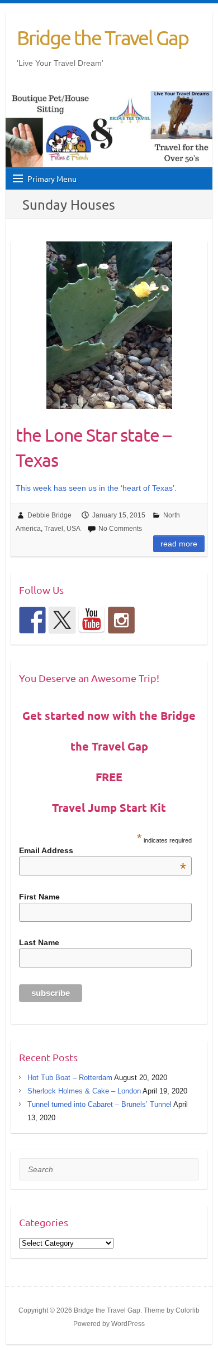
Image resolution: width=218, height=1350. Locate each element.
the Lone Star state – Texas (93, 447)
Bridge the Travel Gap (102, 37)
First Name (39, 896)
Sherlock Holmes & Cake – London (84, 1091)
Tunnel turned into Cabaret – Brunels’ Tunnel (99, 1104)
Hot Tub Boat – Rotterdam (69, 1077)
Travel (53, 529)
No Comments (120, 529)
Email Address (102, 850)
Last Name (39, 942)
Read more (178, 543)
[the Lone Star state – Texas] (109, 325)
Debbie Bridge (49, 515)
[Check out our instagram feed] (121, 620)
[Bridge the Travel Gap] (32, 620)
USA (73, 529)
